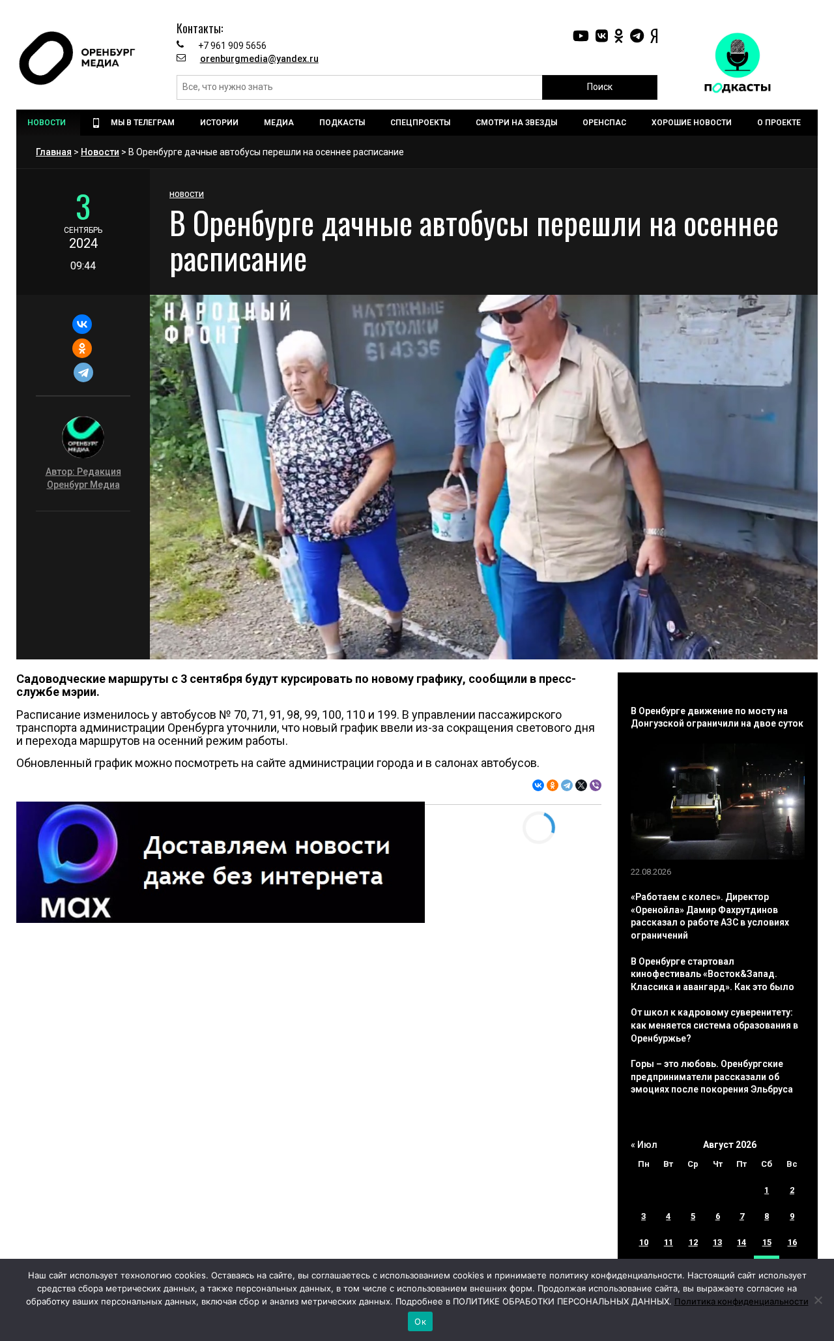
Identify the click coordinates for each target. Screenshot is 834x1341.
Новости (100, 152)
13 (717, 1242)
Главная (54, 152)
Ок (420, 1321)
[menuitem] (48, 123)
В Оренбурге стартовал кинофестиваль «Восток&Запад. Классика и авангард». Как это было (712, 974)
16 (792, 1242)
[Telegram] (83, 372)
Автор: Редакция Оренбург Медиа (83, 478)
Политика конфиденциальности (741, 1301)
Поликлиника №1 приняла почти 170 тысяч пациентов (258, 987)
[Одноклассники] (82, 348)
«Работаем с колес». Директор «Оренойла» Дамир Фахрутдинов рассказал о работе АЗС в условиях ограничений (710, 916)
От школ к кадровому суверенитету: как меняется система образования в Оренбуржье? (714, 1025)
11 (668, 1242)
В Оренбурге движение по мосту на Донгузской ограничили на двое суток (717, 717)
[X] (581, 785)
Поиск (599, 87)
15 (766, 1242)
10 (643, 1242)
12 (693, 1242)
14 (741, 1242)
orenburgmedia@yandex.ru (259, 58)
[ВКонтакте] (82, 324)
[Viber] (595, 785)
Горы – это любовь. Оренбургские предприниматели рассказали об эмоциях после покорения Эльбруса (712, 1076)
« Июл (644, 1144)
